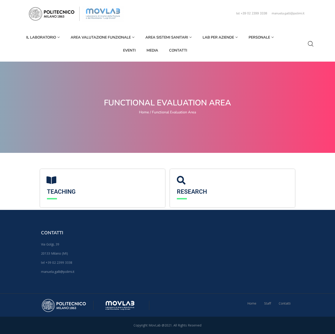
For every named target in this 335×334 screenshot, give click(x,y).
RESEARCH (192, 191)
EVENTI (129, 50)
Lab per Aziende (219, 37)
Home (144, 112)
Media (152, 50)
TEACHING (61, 191)
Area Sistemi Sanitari (167, 37)
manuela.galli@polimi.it (288, 13)
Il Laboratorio (41, 37)
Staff (267, 303)
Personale (260, 37)
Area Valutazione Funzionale (101, 37)
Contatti (178, 50)
